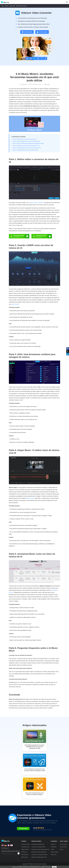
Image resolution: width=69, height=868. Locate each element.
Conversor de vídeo (25, 844)
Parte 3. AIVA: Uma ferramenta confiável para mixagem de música (28, 143)
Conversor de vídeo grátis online (38, 846)
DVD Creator (24, 852)
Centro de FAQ (63, 846)
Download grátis (28, 32)
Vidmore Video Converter (36, 12)
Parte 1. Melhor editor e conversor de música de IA (25, 139)
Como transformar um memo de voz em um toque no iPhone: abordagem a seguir (34, 769)
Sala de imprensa (54, 852)
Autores (52, 849)
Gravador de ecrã (25, 846)
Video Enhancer (24, 854)
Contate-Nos (53, 846)
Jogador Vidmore (25, 849)
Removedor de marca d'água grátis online (40, 849)
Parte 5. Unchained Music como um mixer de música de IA (27, 147)
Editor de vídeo (24, 857)
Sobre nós (53, 844)
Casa (2, 5)
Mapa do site (53, 854)
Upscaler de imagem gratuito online (39, 857)
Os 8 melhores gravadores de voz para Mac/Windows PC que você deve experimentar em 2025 (34, 746)
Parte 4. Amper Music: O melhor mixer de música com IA (26, 145)
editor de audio (30, 498)
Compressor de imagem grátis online (39, 854)
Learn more (47, 866)
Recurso (6, 5)
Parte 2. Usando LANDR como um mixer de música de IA (26, 141)
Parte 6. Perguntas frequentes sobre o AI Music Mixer (25, 150)
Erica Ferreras (24, 84)
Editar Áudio (12, 5)
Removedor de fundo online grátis (38, 852)
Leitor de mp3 (15, 304)
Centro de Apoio (63, 844)
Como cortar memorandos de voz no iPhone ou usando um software (34, 793)
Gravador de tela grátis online (37, 844)
